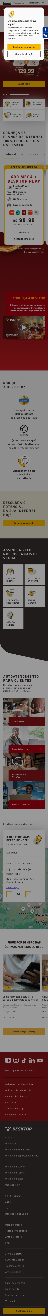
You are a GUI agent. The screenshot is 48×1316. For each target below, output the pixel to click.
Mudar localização (24, 54)
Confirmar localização (24, 46)
